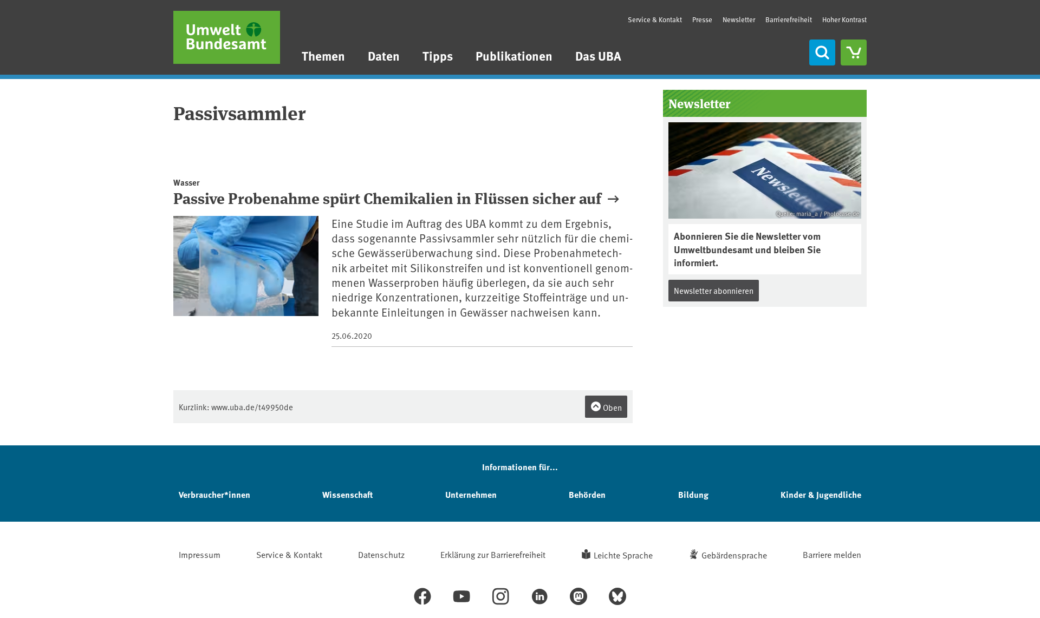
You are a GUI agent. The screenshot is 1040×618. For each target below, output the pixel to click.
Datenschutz (381, 554)
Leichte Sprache (623, 555)
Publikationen (514, 55)
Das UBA (598, 55)
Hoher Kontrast (844, 19)
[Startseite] (226, 37)
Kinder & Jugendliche (821, 494)
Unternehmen (471, 494)
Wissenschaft (347, 494)
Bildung (693, 494)
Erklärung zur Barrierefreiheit (492, 554)
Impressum (199, 554)
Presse (702, 19)
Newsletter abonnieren (713, 290)
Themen (323, 55)
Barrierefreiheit (788, 19)
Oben (611, 407)
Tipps (437, 55)
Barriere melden (832, 554)
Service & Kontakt (655, 19)
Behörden (587, 494)
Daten (384, 55)
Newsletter (739, 19)
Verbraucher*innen (214, 494)
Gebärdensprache (734, 555)
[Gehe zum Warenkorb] (854, 52)
